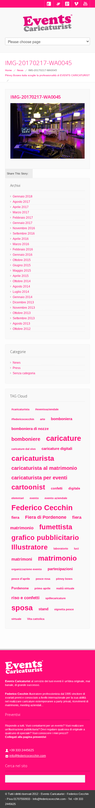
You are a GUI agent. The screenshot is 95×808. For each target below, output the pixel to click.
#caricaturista (20, 409)
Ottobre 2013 (22, 313)
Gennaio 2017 (22, 223)
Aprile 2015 (21, 276)
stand (43, 609)
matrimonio (57, 558)
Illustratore (29, 547)
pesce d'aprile (20, 578)
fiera (15, 517)
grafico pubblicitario (45, 537)
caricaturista (32, 458)
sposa (22, 608)
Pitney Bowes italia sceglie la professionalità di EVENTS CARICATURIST (47, 75)
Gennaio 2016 (22, 254)
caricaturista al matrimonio (44, 468)
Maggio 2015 (22, 270)
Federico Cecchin (42, 508)
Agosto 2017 (21, 202)
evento (34, 498)
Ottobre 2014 (22, 281)
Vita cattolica (35, 618)
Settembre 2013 (24, 318)
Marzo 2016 (21, 244)
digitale (74, 488)
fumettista (55, 527)
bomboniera (61, 419)
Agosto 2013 (21, 323)
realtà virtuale (65, 588)
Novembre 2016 (24, 228)
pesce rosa (43, 578)
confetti (57, 488)
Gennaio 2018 (22, 196)
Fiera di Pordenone (45, 517)
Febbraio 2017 (23, 217)
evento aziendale (56, 498)
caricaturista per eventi (39, 477)
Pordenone (20, 588)
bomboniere (25, 439)
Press (17, 368)
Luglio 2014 (21, 292)
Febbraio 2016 (23, 249)
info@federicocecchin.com (27, 756)
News (20, 70)
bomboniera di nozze (30, 428)
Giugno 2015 (22, 265)
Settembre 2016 (24, 233)
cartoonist (28, 487)
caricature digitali (57, 448)
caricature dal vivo (23, 448)
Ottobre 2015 (22, 260)
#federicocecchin (22, 419)
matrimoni (21, 559)
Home (8, 70)
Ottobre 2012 (22, 329)
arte (42, 419)
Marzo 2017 (21, 212)
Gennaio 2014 (22, 297)
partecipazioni (60, 569)
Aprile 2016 (21, 239)
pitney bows (64, 578)
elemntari (17, 498)
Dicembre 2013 (23, 302)
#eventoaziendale (47, 409)
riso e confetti (25, 597)
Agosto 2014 (21, 286)
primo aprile (42, 588)
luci (76, 548)
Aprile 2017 (21, 207)
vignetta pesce (64, 609)
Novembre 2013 (24, 307)
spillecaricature (55, 598)
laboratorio (60, 548)
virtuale (16, 618)
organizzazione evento (26, 569)
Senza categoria (24, 373)
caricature (63, 438)
